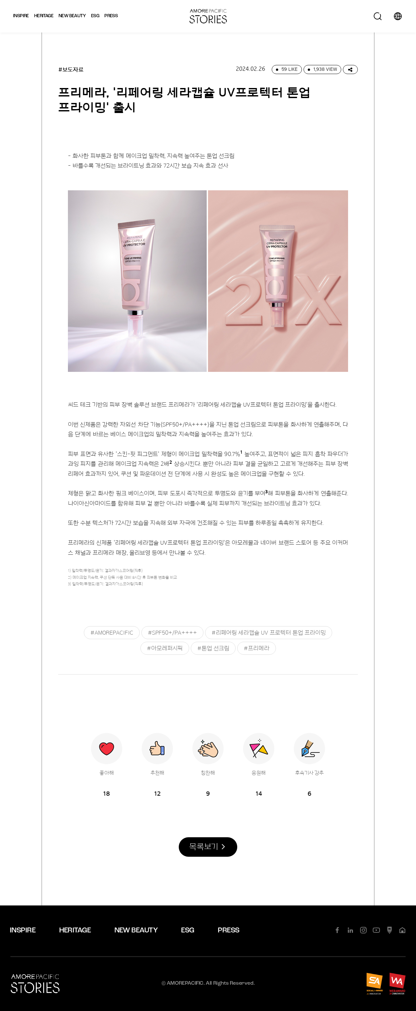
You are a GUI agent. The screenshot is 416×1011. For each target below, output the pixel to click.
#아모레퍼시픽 (165, 648)
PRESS (228, 930)
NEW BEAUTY (136, 930)
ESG (187, 930)
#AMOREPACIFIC (111, 633)
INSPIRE (22, 930)
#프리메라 (256, 648)
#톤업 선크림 (213, 648)
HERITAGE (75, 930)
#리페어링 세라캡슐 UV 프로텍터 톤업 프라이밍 (269, 633)
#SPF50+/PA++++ (172, 633)
